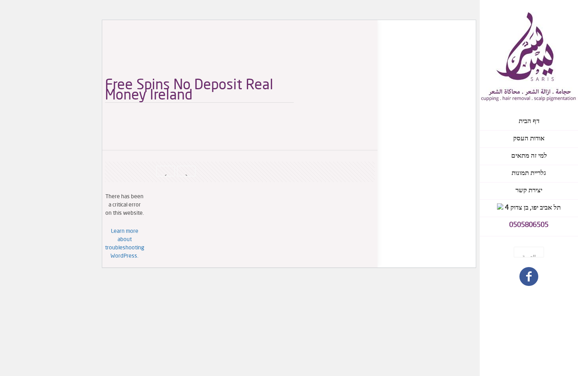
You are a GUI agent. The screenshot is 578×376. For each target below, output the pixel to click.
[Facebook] (528, 278)
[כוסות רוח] (529, 56)
